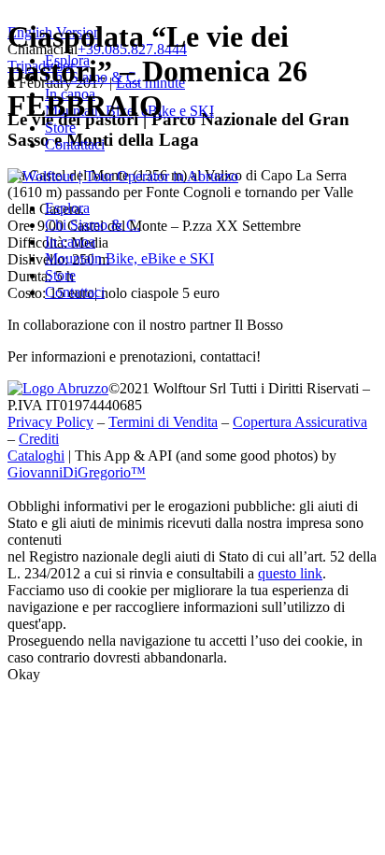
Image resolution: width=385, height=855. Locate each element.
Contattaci (75, 144)
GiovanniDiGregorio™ (76, 472)
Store (60, 275)
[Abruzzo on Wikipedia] (57, 388)
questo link (290, 573)
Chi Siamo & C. (92, 225)
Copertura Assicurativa (300, 422)
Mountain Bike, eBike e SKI (129, 258)
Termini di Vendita (163, 422)
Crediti (39, 439)
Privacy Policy (50, 422)
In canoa (70, 241)
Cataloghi (35, 455)
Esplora (67, 208)
